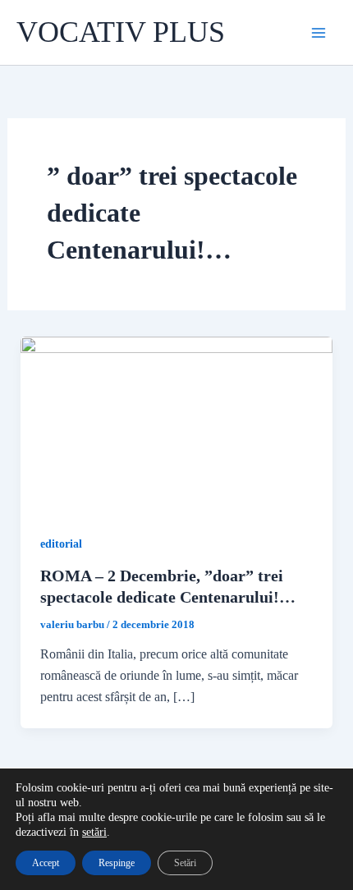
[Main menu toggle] (318, 33)
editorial (61, 544)
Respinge (117, 863)
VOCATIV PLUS (120, 32)
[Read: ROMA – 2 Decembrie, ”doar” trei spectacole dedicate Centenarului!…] (177, 423)
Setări (185, 863)
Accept (45, 863)
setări (94, 832)
